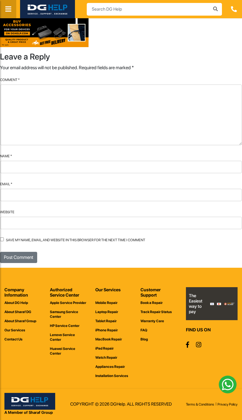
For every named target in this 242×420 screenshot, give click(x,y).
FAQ (143, 330)
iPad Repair (104, 348)
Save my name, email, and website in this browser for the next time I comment (75, 240)
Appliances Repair (110, 367)
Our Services (14, 330)
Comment (10, 80)
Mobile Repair (106, 303)
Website (7, 212)
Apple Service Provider (68, 303)
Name (6, 156)
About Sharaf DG (17, 312)
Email (6, 184)
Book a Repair (151, 303)
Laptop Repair (106, 312)
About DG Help (16, 303)
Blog (144, 339)
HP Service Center (64, 326)
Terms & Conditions (200, 404)
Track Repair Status (156, 312)
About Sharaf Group (20, 321)
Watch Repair (106, 357)
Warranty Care (152, 321)
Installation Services (111, 376)
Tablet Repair (106, 321)
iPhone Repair (106, 330)
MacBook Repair (108, 339)
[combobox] (154, 9)
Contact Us (13, 339)
